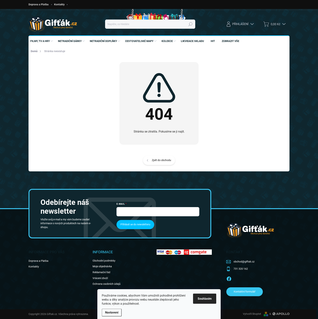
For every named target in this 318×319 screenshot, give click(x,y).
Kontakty (59, 4)
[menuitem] (42, 41)
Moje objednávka (102, 266)
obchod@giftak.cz (244, 261)
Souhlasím (205, 298)
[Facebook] (229, 278)
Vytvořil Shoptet (252, 313)
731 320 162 (241, 268)
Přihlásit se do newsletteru (135, 224)
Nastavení (111, 312)
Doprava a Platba (39, 4)
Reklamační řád (101, 272)
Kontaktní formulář (244, 291)
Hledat (190, 24)
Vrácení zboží (100, 278)
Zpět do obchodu (161, 160)
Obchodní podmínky (104, 260)
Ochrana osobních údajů (107, 283)
